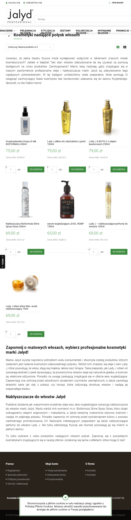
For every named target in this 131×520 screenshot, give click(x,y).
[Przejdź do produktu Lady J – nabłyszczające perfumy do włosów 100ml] (108, 199)
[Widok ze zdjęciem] (118, 47)
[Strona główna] (19, 16)
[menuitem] (28, 32)
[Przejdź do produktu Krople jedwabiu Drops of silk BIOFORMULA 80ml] (25, 117)
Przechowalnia (55, 479)
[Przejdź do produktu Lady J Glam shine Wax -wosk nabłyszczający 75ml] (25, 281)
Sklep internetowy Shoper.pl (112, 515)
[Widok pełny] (125, 47)
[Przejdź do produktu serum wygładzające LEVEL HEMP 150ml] (66, 199)
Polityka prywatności (19, 479)
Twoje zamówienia (57, 470)
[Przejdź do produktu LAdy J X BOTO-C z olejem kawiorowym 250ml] (108, 117)
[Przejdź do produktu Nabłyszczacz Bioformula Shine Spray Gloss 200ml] (25, 199)
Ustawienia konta (56, 474)
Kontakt (91, 470)
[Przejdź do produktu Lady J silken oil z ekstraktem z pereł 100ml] (66, 117)
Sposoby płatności (17, 474)
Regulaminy (14, 470)
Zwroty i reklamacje (18, 483)
